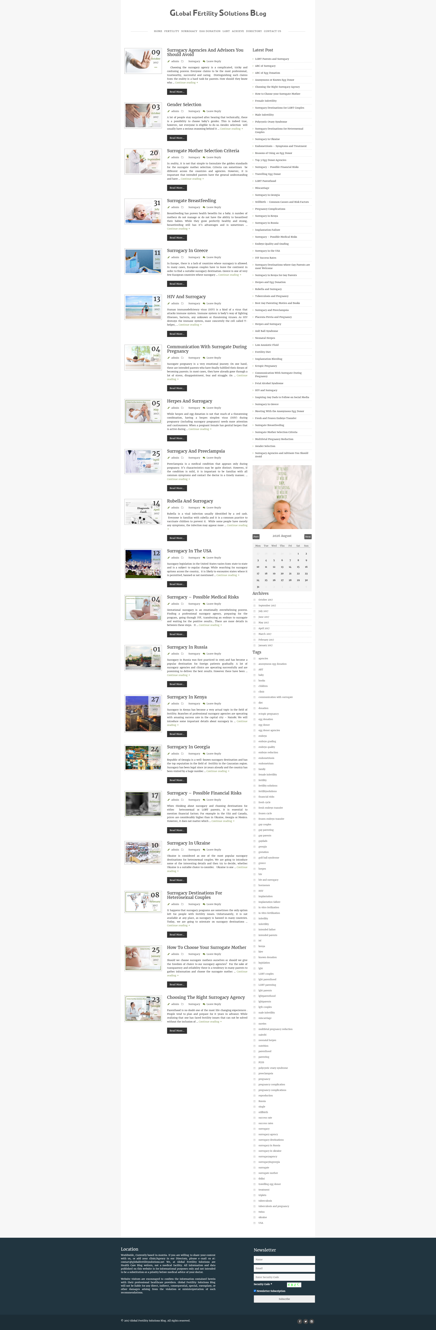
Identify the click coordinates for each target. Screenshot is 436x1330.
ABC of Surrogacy (265, 65)
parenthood (265, 1051)
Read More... (177, 91)
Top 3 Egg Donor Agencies (270, 160)
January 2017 (265, 645)
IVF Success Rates (265, 257)
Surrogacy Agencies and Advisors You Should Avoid (205, 52)
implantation (266, 896)
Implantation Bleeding (268, 358)
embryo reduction (268, 752)
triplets (262, 1195)
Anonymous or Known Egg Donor (274, 79)
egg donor (264, 724)
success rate (265, 1117)
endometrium (266, 763)
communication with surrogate (276, 697)
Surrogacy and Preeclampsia (196, 451)
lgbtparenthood (267, 996)
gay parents (265, 835)
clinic (261, 691)
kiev (261, 951)
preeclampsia (266, 1073)
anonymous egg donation (273, 664)
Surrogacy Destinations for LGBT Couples (279, 107)
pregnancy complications (272, 1090)
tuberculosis (265, 1200)
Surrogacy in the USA (189, 551)
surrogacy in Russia (269, 1145)
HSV (261, 891)
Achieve (238, 31)
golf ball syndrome (269, 857)
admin (175, 61)
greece (262, 863)
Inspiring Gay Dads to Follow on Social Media (282, 397)
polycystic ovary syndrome (273, 1068)
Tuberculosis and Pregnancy (272, 296)
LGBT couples (266, 973)
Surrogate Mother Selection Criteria (203, 150)
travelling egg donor (270, 1184)
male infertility (267, 1012)
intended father (267, 929)
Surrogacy (189, 31)
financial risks (266, 796)
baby (261, 675)
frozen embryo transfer (271, 818)
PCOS (261, 1062)
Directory (254, 31)
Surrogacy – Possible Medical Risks (203, 597)
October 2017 (266, 599)
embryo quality (267, 747)
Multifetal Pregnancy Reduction (274, 439)
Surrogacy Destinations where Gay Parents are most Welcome (282, 266)
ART (261, 669)
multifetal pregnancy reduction (276, 1029)
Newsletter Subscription (271, 1291)
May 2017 (264, 622)
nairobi (262, 1034)
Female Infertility (266, 100)
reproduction (266, 1095)
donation (263, 708)
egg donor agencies (269, 730)
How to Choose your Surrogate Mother (206, 947)
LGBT (226, 31)
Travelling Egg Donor (268, 174)
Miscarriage (262, 188)
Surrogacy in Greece (187, 250)
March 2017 (265, 634)
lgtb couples (265, 1007)
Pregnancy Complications (270, 208)
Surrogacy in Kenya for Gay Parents (276, 275)
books (262, 680)
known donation (268, 957)
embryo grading (267, 741)
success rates (266, 1123)
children (263, 686)
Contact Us (272, 31)
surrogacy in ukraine (270, 1151)
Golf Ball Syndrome (266, 331)
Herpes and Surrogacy (189, 401)
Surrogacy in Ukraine (188, 843)
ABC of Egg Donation (267, 72)
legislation (264, 962)
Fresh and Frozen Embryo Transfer (275, 418)
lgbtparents (265, 1001)
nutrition (263, 1045)
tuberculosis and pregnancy (274, 1206)
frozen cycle (265, 813)
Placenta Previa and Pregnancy (273, 317)
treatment (264, 1189)
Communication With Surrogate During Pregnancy (207, 349)
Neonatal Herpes (265, 338)
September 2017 (267, 605)
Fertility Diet (263, 351)
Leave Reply (214, 61)
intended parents (268, 935)
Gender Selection (184, 104)
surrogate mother (268, 1173)
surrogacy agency (268, 1134)
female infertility (268, 774)
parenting (264, 1057)
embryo (263, 736)
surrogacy (264, 1128)
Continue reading (186, 82)
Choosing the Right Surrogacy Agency (206, 997)
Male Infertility (264, 114)
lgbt (261, 968)
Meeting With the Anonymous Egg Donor (279, 411)
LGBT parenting (267, 984)
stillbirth (263, 1112)
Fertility (171, 31)
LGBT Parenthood (265, 181)
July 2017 (263, 611)
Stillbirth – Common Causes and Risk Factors (282, 201)
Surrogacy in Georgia (188, 747)
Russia (262, 1101)
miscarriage (265, 1018)
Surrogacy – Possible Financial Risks (204, 793)
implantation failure (269, 902)
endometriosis (266, 758)
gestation (264, 852)
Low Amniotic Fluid (267, 345)
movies (262, 1023)
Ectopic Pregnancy (266, 365)
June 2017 (264, 617)
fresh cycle (264, 802)
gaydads (263, 841)
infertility (264, 924)
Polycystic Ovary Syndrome (271, 121)
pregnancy (264, 1079)
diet (261, 702)
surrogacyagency (268, 1156)
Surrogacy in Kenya (187, 697)
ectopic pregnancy (269, 713)
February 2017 (266, 639)
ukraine (263, 1217)
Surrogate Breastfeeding (191, 200)
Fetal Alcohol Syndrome (269, 383)
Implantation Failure (267, 229)
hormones (264, 885)
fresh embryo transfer (271, 807)
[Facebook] (299, 1321)
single (262, 1106)
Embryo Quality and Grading (272, 243)
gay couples (265, 824)
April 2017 (264, 628)
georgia (263, 846)
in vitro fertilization (269, 913)
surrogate (264, 1167)
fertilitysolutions (268, 791)
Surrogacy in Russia (187, 647)
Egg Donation (210, 31)
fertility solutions (268, 785)
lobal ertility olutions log (218, 13)
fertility (263, 780)
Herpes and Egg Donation (270, 282)
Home (158, 31)
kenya (262, 946)
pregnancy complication (272, 1084)
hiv (260, 874)
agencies (263, 658)
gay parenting (266, 830)
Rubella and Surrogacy (190, 501)
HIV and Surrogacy (186, 296)
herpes (262, 868)
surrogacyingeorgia (269, 1162)
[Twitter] (305, 1321)
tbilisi (262, 1178)
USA (261, 1223)
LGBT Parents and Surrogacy (272, 58)
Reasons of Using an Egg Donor (273, 153)
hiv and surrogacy (268, 879)
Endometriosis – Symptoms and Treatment (281, 146)
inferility (263, 918)
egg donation (266, 719)
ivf (260, 940)
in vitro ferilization (269, 907)
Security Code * (263, 1284)
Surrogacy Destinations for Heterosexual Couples (194, 895)
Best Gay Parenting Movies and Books (277, 303)
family (262, 769)
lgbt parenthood (267, 979)
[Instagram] (311, 1321)
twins (262, 1211)
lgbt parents (265, 990)
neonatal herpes (267, 1040)
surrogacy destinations (271, 1139)
